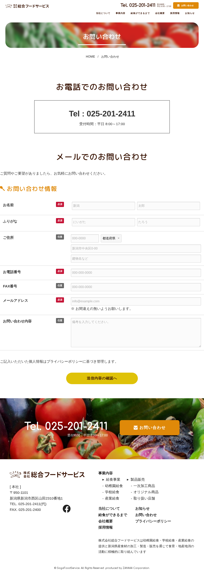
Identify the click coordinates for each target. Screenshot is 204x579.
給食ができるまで (140, 13)
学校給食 (112, 492)
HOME (90, 56)
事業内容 (120, 13)
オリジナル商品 (146, 492)
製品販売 (137, 479)
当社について (103, 13)
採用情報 (175, 13)
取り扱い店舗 (144, 498)
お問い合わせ (187, 5)
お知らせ (190, 13)
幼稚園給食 (114, 486)
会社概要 (160, 13)
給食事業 (113, 479)
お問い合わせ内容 (17, 321)
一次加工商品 (144, 486)
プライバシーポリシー (64, 361)
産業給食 (112, 498)
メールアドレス (15, 301)
